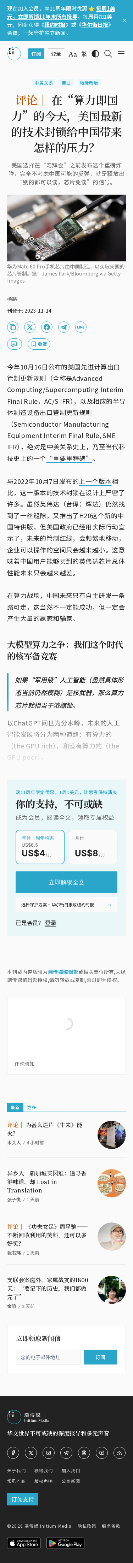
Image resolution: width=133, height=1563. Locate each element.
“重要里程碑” (69, 458)
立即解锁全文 (67, 882)
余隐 (11, 1306)
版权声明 (43, 1481)
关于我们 (16, 1470)
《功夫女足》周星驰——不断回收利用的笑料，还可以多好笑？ (47, 1235)
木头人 (14, 1142)
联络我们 (43, 1470)
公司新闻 (71, 1481)
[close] (124, 20)
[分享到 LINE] (81, 327)
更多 (31, 1107)
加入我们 (71, 1470)
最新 (15, 1107)
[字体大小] (72, 54)
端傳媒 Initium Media (48, 1526)
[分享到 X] (29, 327)
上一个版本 (95, 481)
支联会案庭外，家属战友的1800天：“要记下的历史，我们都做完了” (47, 1288)
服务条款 (111, 1526)
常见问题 (16, 1481)
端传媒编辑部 (63, 971)
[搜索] (108, 53)
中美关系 (43, 82)
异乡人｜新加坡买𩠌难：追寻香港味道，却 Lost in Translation (47, 1181)
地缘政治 (89, 82)
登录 (50, 922)
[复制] (12, 327)
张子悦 (14, 1199)
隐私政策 (87, 1526)
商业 (66, 82)
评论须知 (24, 1063)
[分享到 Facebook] (46, 327)
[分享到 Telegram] (64, 327)
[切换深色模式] (95, 53)
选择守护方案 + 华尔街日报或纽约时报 (57, 904)
